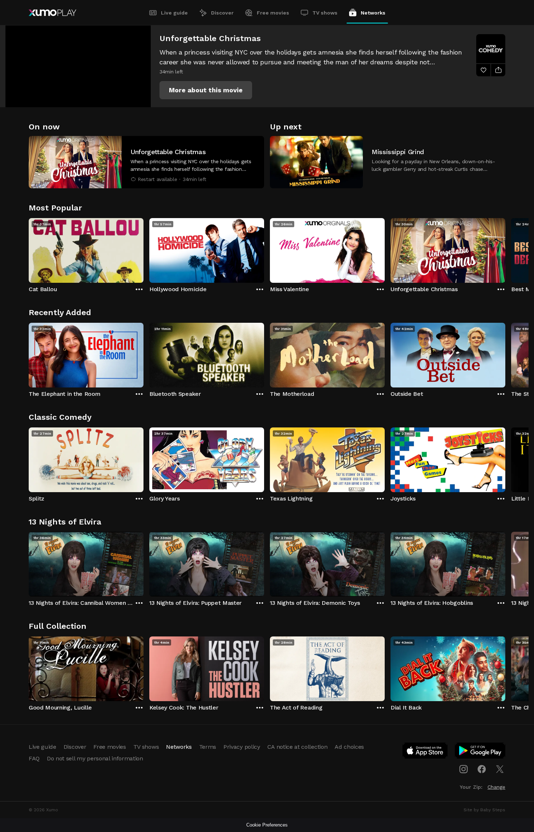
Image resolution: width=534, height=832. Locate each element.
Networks (373, 13)
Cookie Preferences (267, 825)
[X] (499, 769)
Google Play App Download (480, 752)
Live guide (174, 13)
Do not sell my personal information (95, 758)
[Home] (52, 12)
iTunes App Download (425, 752)
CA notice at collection (297, 746)
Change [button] (496, 787)
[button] (205, 90)
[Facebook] (481, 769)
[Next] (505, 248)
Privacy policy (241, 746)
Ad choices (349, 746)
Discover (222, 13)
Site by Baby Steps (484, 809)
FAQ (34, 758)
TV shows (324, 13)
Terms (207, 746)
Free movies (273, 13)
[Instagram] (463, 769)
